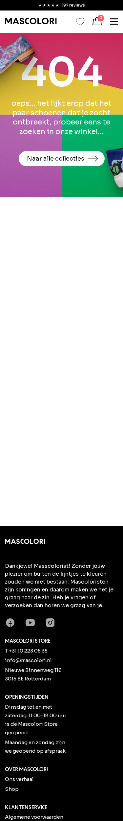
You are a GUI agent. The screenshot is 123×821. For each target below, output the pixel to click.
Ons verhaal (19, 779)
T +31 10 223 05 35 (26, 651)
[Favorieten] (80, 21)
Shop (12, 789)
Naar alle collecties (55, 158)
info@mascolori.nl (28, 660)
